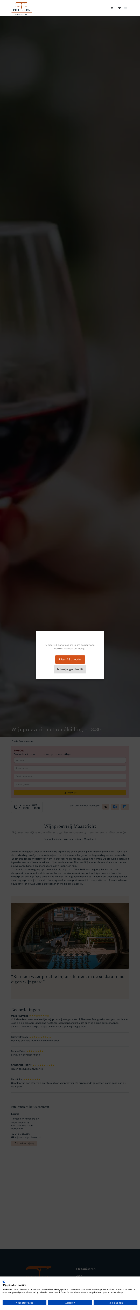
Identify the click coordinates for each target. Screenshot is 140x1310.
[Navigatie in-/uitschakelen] (126, 8)
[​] (119, 8)
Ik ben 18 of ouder (70, 659)
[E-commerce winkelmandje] (112, 8)
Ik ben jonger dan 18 (70, 669)
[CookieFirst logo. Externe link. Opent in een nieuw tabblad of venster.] (4, 1281)
